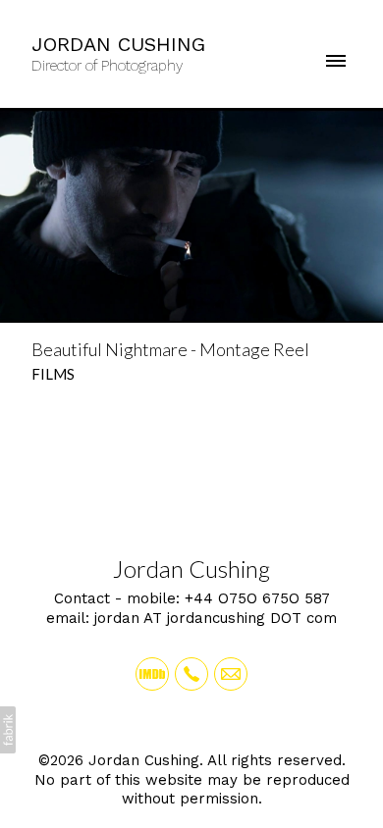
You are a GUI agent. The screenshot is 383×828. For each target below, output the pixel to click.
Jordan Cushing (191, 568)
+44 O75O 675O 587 (257, 598)
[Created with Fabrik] (8, 729)
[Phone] (191, 674)
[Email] (230, 674)
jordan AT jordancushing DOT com (215, 618)
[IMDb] (152, 674)
